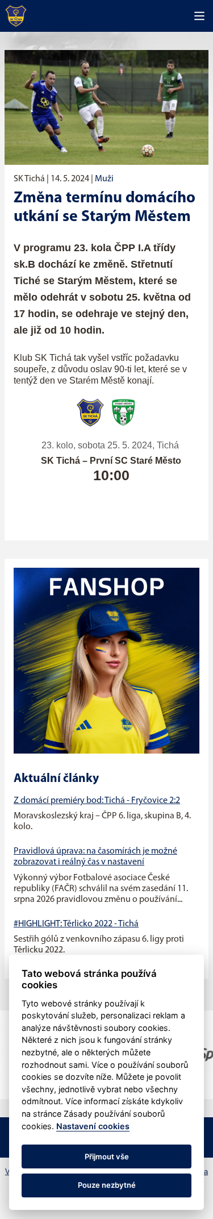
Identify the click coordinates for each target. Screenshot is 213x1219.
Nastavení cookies (93, 1126)
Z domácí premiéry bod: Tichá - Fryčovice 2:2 (97, 800)
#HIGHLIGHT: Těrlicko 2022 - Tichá (76, 924)
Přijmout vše (107, 1156)
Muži (104, 179)
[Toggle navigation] (199, 16)
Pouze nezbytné (107, 1184)
